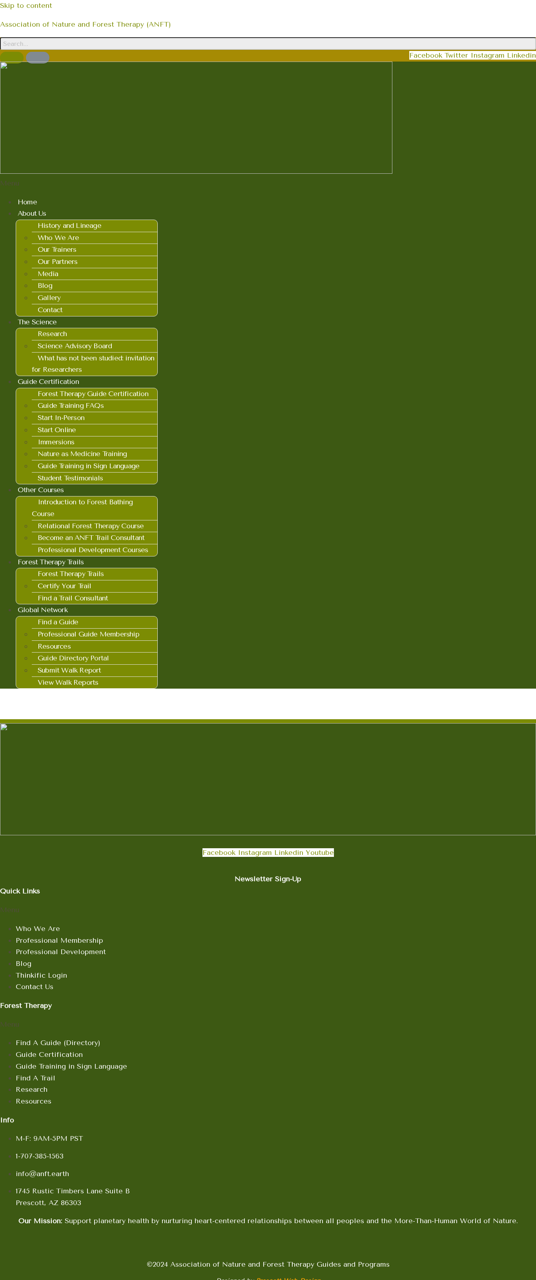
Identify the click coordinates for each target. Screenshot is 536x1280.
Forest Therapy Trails (71, 573)
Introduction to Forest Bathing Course (82, 508)
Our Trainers (57, 249)
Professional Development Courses (93, 549)
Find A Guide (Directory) (58, 1042)
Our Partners (57, 261)
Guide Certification (49, 1054)
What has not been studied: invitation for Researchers (93, 364)
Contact (50, 309)
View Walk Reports (68, 682)
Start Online (57, 429)
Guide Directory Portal (73, 658)
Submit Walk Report (69, 670)
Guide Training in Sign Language (88, 466)
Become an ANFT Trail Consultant (91, 537)
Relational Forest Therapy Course (91, 526)
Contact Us (34, 986)
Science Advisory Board (75, 346)
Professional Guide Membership (88, 634)
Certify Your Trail (64, 586)
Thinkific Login (41, 975)
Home (27, 202)
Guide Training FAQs (71, 405)
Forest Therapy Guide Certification (93, 393)
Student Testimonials (70, 478)
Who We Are (58, 237)
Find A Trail (35, 1078)
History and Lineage (69, 225)
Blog (45, 285)
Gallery (49, 297)
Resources (54, 646)
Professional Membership (59, 940)
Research (52, 333)
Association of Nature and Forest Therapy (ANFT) (85, 24)
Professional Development (61, 951)
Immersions (56, 442)
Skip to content (26, 5)
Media (48, 273)
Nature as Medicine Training (82, 453)
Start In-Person (61, 417)
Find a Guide (58, 622)
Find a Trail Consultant (73, 598)
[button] (268, 183)
